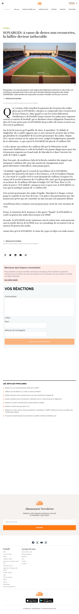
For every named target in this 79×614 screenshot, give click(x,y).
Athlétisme (72, 9)
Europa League (7, 572)
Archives (24, 563)
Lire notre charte (11, 280)
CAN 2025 (16, 9)
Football (54, 9)
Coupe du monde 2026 (29, 9)
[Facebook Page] (33, 542)
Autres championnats (9, 586)
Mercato (62, 9)
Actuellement (7, 9)
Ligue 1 (5, 582)
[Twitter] (37, 542)
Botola (5, 556)
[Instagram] (46, 542)
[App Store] (32, 600)
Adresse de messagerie (15, 330)
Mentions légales (26, 554)
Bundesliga (6, 584)
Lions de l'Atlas (43, 9)
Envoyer (39, 527)
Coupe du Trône (7, 559)
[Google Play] (46, 600)
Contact (24, 561)
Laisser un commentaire (39, 341)
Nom (7, 321)
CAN (4, 552)
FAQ (23, 559)
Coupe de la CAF (8, 565)
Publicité (24, 556)
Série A (5, 579)
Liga (4, 575)
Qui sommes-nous (27, 552)
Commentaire (11, 296)
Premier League (7, 577)
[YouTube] (41, 542)
